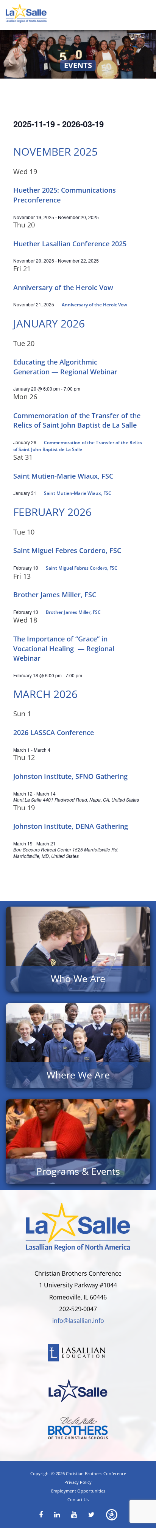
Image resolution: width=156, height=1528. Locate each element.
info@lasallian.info (78, 1320)
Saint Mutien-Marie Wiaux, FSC (63, 475)
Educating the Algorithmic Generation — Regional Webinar (65, 366)
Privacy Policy (78, 1482)
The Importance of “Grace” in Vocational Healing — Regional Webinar (63, 648)
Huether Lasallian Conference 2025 (69, 243)
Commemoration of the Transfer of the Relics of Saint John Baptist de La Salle (76, 420)
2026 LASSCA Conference (53, 732)
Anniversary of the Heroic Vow (63, 287)
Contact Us (78, 1499)
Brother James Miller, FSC (54, 594)
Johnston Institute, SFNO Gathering (70, 776)
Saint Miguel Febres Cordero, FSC (67, 550)
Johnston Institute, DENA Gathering (70, 826)
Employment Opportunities (78, 1491)
